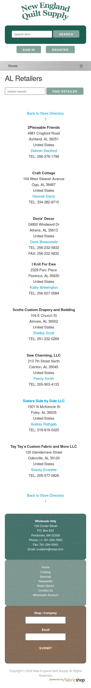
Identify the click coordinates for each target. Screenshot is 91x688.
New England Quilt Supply (45, 11)
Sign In (29, 50)
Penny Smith (43, 378)
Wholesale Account (45, 595)
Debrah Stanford (44, 150)
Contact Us (45, 590)
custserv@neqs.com (50, 549)
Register (60, 50)
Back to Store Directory (45, 113)
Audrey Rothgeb (44, 423)
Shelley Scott (43, 332)
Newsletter (46, 581)
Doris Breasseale (44, 241)
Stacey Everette (44, 469)
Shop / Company (45, 613)
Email (46, 629)
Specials (45, 576)
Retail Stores (45, 586)
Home (13, 65)
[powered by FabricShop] (67, 680)
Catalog (45, 572)
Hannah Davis (44, 196)
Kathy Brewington (44, 287)
